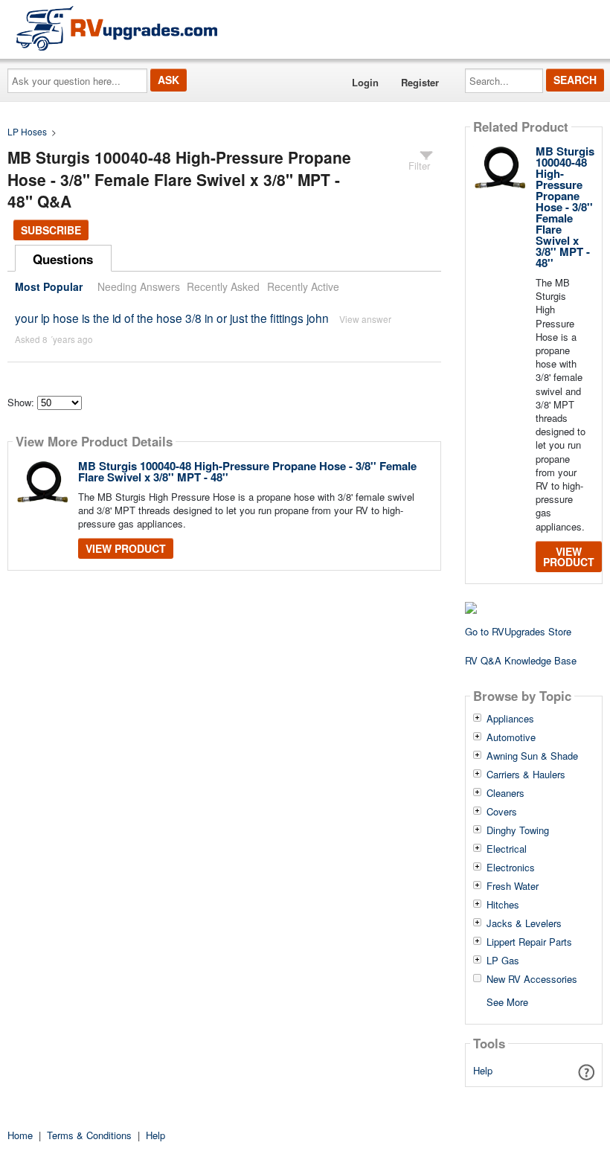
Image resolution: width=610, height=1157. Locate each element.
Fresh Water (513, 886)
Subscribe (51, 229)
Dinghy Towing (518, 830)
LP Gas (503, 960)
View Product (126, 548)
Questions (63, 259)
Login (365, 82)
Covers (502, 812)
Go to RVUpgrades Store (518, 631)
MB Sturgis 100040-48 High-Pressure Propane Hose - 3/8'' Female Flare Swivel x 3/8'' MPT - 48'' (247, 471)
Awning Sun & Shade (532, 756)
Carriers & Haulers (526, 774)
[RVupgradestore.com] (116, 28)
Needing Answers (138, 286)
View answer (365, 319)
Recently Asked (223, 286)
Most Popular (49, 286)
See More (507, 1001)
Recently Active (303, 286)
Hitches (503, 905)
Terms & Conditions (89, 1135)
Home (20, 1135)
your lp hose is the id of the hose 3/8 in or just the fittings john (172, 318)
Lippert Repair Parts (529, 942)
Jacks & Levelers (524, 923)
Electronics (511, 867)
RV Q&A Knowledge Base (521, 660)
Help (482, 1070)
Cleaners (505, 793)
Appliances (510, 719)
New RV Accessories (532, 979)
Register (420, 82)
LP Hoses (27, 131)
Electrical (507, 849)
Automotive (511, 737)
